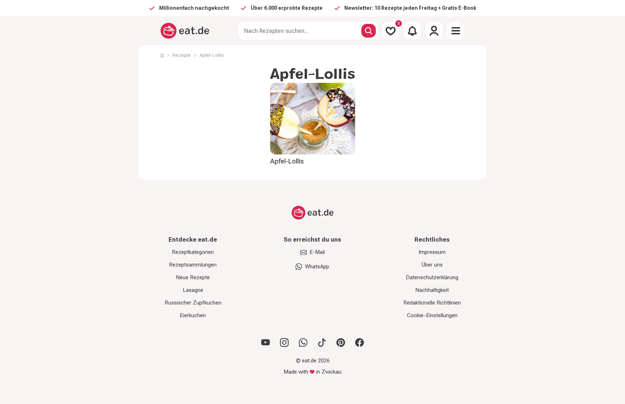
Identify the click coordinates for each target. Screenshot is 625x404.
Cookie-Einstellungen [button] (432, 315)
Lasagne (193, 290)
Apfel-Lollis (287, 161)
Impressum (432, 252)
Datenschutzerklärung (432, 277)
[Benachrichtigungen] (412, 30)
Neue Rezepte (193, 277)
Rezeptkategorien (193, 252)
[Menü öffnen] (455, 30)
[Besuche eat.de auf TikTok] (322, 342)
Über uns (432, 264)
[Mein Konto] (434, 30)
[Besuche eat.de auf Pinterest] (340, 342)
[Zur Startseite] (185, 31)
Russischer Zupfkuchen (193, 302)
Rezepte (182, 55)
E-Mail (317, 252)
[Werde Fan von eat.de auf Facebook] (359, 342)
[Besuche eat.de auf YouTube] (265, 342)
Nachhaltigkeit (432, 290)
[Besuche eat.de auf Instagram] (284, 342)
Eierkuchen (193, 315)
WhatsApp (317, 266)
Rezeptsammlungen (193, 264)
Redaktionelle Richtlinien (432, 302)
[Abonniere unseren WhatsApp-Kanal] (303, 342)
